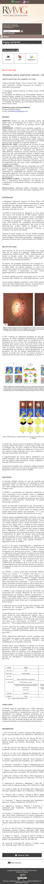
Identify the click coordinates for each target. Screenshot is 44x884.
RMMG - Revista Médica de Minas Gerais (15, 13)
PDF (19, 60)
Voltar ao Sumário (9, 50)
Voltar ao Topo (23, 855)
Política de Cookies (22, 872)
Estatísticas (31, 60)
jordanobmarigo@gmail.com (18, 111)
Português (17, 2)
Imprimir (8, 60)
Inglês (28, 2)
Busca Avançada (9, 33)
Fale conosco (16, 863)
